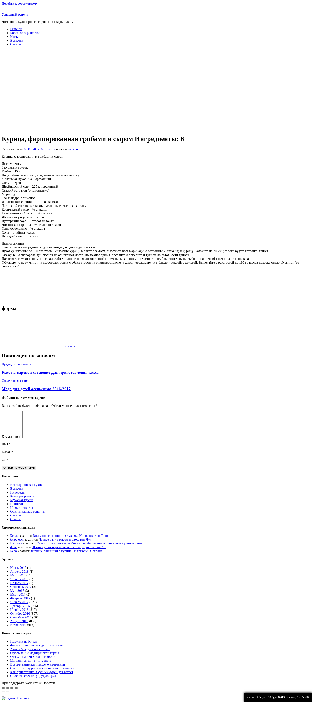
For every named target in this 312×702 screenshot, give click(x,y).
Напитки (16, 504)
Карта (14, 36)
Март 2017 (17, 594)
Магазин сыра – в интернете (30, 660)
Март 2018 (17, 575)
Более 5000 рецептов (25, 33)
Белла (14, 535)
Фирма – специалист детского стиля (36, 645)
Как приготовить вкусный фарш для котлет (41, 672)
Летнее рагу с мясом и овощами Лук (65, 539)
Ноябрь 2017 (19, 583)
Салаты (15, 44)
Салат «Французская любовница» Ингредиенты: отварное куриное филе (89, 543)
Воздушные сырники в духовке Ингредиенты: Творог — (74, 535)
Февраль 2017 (20, 598)
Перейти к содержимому (20, 3)
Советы (15, 519)
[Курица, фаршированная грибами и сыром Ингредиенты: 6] (25, 286)
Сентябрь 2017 (20, 587)
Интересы (17, 492)
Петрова (16, 543)
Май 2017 (17, 590)
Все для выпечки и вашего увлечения (37, 664)
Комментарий (12, 436)
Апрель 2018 (19, 571)
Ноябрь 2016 (19, 609)
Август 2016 (19, 621)
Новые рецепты (21, 507)
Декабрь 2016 (20, 606)
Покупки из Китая (23, 641)
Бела (13, 551)
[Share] (7, 688)
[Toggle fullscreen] (12, 688)
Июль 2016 (18, 625)
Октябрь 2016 (20, 613)
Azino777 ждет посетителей (30, 649)
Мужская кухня (21, 500)
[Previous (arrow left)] (3, 691)
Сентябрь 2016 (20, 617)
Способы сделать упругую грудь (33, 676)
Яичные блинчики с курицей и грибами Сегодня (66, 551)
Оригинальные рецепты (27, 511)
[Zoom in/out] (16, 688)
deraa (13, 547)
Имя (6, 444)
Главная (16, 29)
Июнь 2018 (18, 567)
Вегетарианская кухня (26, 485)
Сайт (5, 459)
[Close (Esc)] (3, 688)
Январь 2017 (19, 602)
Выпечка (16, 40)
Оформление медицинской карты (34, 653)
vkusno (73, 149)
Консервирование (23, 496)
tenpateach (17, 539)
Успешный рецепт (15, 14)
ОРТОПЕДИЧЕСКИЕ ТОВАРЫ (34, 657)
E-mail (7, 452)
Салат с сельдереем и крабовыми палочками (42, 668)
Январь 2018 (19, 579)
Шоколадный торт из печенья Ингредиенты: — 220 (69, 547)
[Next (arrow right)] (7, 691)
